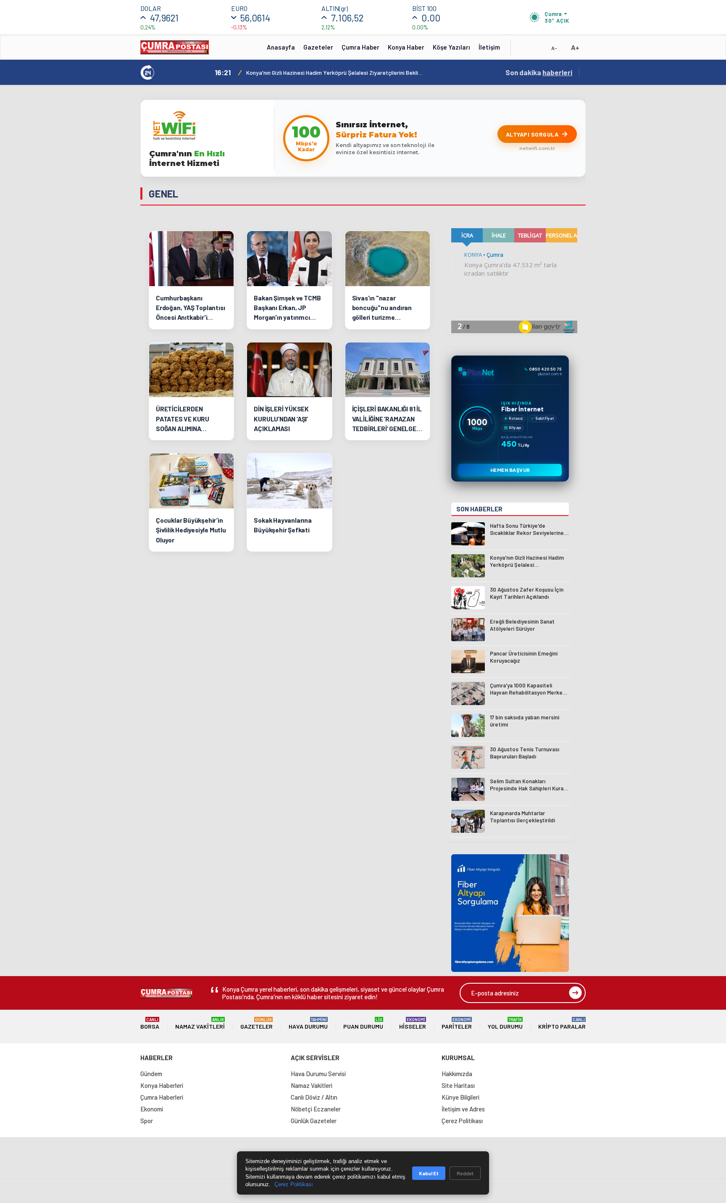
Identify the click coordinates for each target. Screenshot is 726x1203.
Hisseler (412, 1023)
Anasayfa (281, 47)
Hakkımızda (457, 1073)
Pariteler (457, 1023)
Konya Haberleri (161, 1085)
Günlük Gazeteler (314, 1120)
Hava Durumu (308, 1023)
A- (554, 48)
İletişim (489, 47)
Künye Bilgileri (460, 1097)
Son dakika (538, 72)
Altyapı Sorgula (532, 134)
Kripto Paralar (562, 1023)
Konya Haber (406, 47)
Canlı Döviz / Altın (314, 1097)
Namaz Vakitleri (200, 1023)
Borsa (149, 1023)
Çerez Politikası (462, 1120)
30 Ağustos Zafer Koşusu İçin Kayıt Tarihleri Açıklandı (314, 72)
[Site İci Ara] (523, 50)
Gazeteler (318, 47)
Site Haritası (458, 1085)
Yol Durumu (505, 1023)
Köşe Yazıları (451, 47)
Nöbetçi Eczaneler (316, 1109)
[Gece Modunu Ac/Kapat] (537, 50)
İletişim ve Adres (463, 1109)
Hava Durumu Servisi (318, 1073)
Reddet (465, 1173)
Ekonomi (151, 1109)
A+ (575, 47)
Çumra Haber (360, 47)
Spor (146, 1120)
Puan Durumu (363, 1023)
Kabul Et (429, 1173)
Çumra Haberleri (161, 1097)
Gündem (151, 1073)
